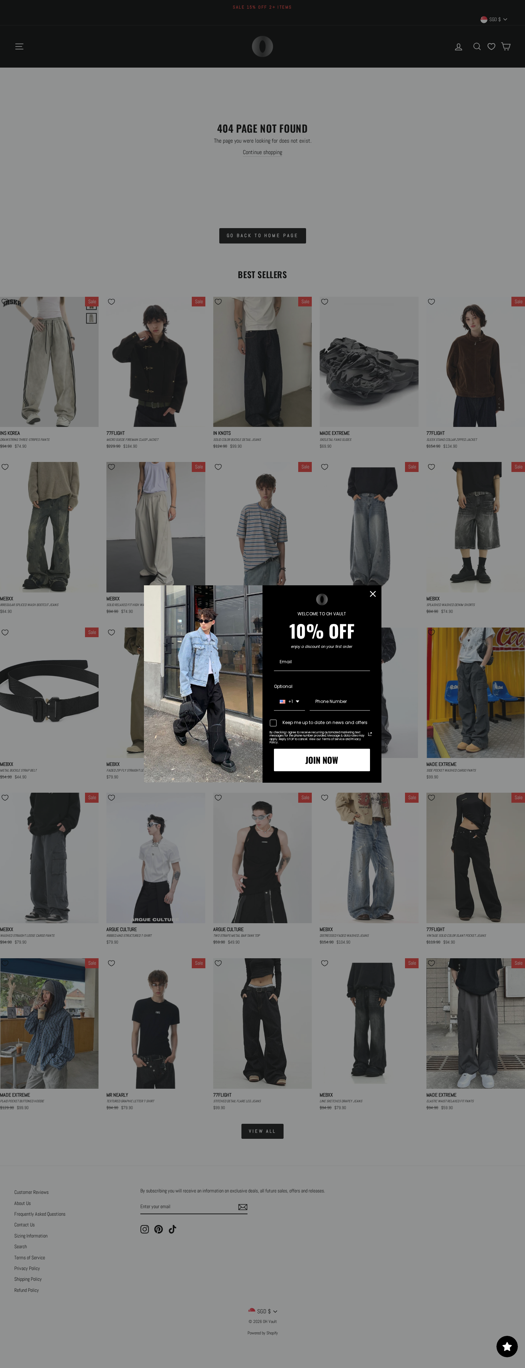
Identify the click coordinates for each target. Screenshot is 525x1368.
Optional (283, 686)
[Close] (372, 593)
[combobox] (289, 701)
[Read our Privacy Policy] (370, 734)
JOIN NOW (321, 759)
